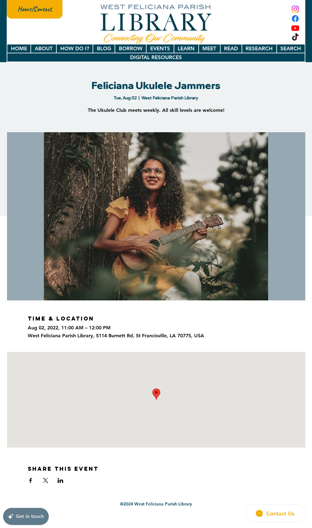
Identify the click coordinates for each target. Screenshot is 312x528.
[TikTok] (295, 37)
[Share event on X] (45, 480)
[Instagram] (295, 9)
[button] (43, 48)
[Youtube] (295, 28)
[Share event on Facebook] (31, 480)
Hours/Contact (35, 9)
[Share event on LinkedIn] (60, 480)
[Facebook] (295, 18)
